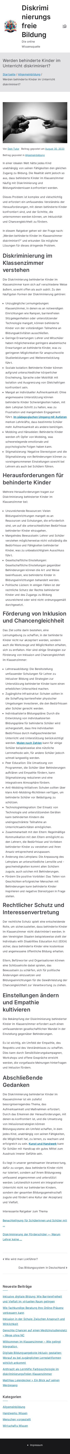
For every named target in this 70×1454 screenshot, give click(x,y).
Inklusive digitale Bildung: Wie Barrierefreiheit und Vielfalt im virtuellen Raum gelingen (32, 1299)
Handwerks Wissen (15, 1413)
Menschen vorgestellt (17, 1419)
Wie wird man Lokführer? (21, 1259)
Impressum (36, 1445)
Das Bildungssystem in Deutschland (42, 1267)
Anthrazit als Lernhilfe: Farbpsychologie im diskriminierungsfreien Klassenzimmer (31, 1371)
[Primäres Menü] (64, 26)
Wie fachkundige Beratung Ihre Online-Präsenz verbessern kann (33, 1310)
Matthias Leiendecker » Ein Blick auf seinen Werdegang (31, 1382)
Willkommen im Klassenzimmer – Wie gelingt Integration (32, 1344)
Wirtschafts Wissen (15, 1425)
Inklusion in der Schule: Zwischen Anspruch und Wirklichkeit (34, 1321)
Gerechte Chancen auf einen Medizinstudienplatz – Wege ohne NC (35, 1333)
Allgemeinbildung (35, 155)
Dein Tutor (13, 148)
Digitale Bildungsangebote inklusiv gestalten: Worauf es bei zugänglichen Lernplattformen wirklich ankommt (32, 1357)
